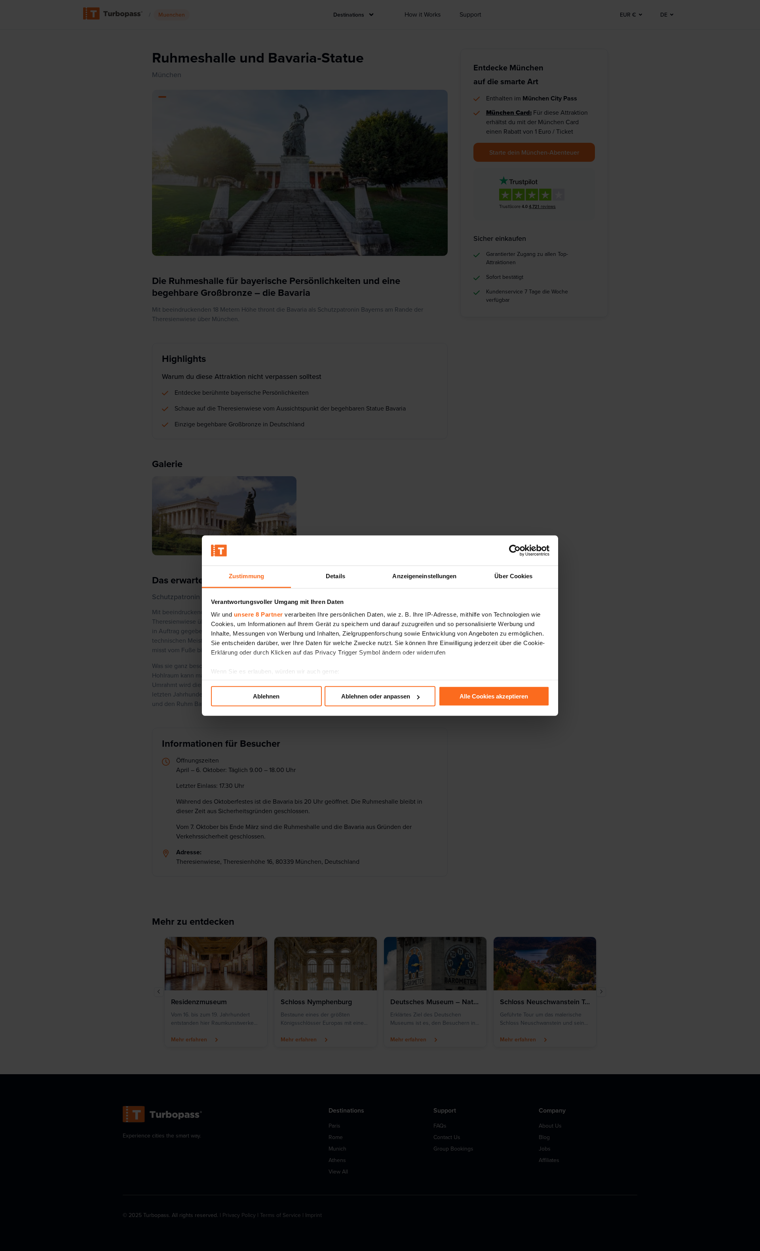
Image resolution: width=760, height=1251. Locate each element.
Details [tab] (335, 576)
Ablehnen (266, 696)
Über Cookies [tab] (513, 576)
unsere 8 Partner (258, 614)
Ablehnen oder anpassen (375, 696)
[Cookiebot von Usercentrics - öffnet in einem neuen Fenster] (514, 550)
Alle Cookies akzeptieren (494, 696)
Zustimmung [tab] (246, 576)
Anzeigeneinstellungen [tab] (424, 576)
